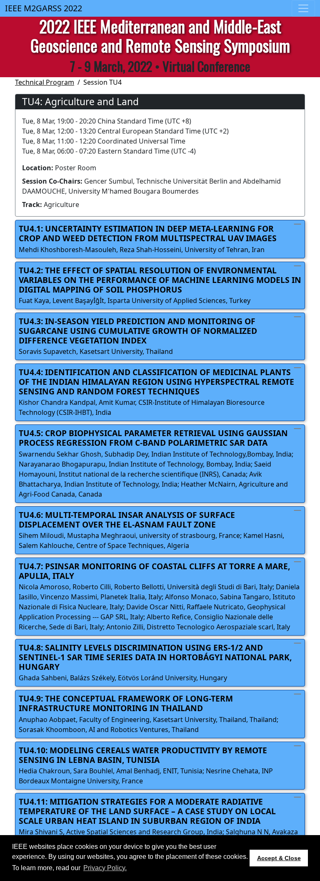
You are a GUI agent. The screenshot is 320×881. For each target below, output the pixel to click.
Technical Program (44, 82)
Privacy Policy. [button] (105, 867)
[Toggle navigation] (303, 8)
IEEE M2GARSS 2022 (43, 8)
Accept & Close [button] (279, 858)
